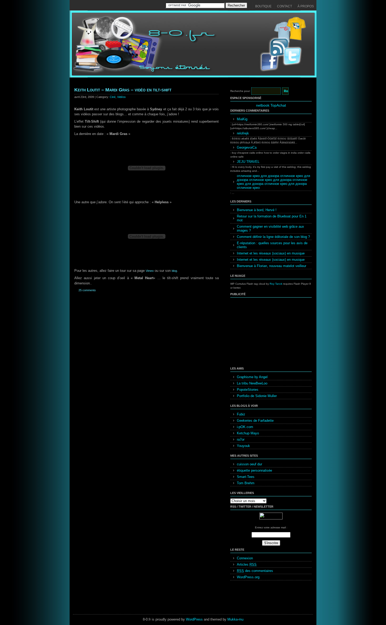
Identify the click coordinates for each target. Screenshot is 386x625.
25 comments (87, 290)
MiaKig (242, 119)
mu (241, 619)
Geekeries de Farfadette (255, 421)
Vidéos (121, 96)
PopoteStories (247, 390)
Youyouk (243, 446)
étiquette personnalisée (254, 470)
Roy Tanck (276, 283)
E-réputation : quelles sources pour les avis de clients (272, 245)
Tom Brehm (245, 483)
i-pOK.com (245, 427)
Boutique (263, 6)
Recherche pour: (240, 91)
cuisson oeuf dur (249, 464)
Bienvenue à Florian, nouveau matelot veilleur (271, 266)
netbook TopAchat (271, 105)
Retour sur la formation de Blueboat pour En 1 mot (271, 218)
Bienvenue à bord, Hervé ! (257, 210)
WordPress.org (248, 577)
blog (174, 270)
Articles (247, 564)
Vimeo (150, 270)
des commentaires (255, 571)
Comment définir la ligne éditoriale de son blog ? (273, 237)
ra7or (240, 439)
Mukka (232, 619)
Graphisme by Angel (252, 377)
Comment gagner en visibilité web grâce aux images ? (270, 228)
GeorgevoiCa (247, 147)
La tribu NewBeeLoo (252, 383)
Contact (284, 6)
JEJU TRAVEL (248, 162)
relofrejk (243, 133)
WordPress (194, 619)
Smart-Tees (245, 477)
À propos (306, 6)
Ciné (113, 96)
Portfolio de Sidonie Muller (257, 396)
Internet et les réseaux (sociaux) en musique (271, 253)
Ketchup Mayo (248, 433)
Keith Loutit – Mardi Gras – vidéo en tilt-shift (122, 89)
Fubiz (241, 414)
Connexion (245, 558)
